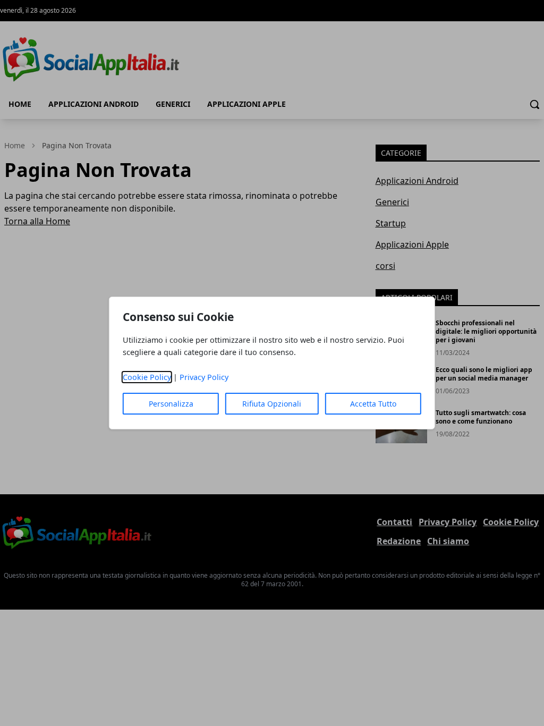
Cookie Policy (147, 377)
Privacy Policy (204, 377)
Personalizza (171, 404)
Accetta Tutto (373, 404)
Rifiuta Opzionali (271, 404)
